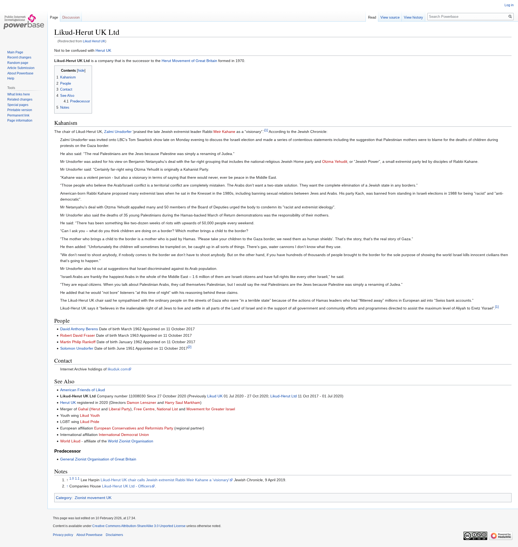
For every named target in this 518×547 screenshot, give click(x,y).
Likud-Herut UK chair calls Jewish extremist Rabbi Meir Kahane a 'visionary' (165, 480)
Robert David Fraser (77, 335)
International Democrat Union (124, 434)
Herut (95, 409)
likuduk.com (118, 369)
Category (63, 498)
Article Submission (21, 68)
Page (54, 17)
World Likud (70, 441)
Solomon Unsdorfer (76, 348)
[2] (189, 347)
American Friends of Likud (82, 390)
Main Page (15, 52)
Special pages (17, 105)
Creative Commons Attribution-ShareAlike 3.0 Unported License (139, 526)
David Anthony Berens (79, 329)
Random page (17, 63)
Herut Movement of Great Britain (189, 61)
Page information (19, 120)
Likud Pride (89, 421)
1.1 (77, 478)
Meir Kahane (224, 131)
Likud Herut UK (94, 41)
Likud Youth (90, 415)
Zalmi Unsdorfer (118, 131)
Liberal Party (119, 409)
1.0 (71, 478)
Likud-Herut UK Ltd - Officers (126, 486)
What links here (18, 94)
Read (372, 17)
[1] (266, 130)
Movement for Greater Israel (210, 409)
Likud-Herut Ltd (283, 396)
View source (390, 17)
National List (167, 409)
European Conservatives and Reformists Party (133, 428)
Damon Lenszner (141, 402)
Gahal (83, 409)
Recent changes (19, 57)
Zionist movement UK (93, 498)
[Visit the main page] (23, 21)
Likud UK (215, 396)
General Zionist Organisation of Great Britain (98, 459)
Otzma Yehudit (334, 161)
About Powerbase (20, 73)
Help (10, 78)
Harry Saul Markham (182, 402)
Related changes (19, 99)
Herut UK (103, 50)
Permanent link (18, 115)
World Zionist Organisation (130, 441)
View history (413, 17)
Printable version (19, 110)
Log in (509, 5)
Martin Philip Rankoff (78, 342)
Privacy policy (63, 535)
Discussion (71, 17)
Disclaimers (114, 535)
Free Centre (144, 409)
